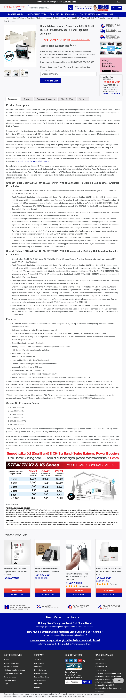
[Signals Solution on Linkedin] (71, 661)
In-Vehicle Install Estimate (13, 673)
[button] (111, 48)
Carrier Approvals (10, 677)
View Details (17, 590)
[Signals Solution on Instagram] (84, 661)
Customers (38, 684)
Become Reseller (71, 672)
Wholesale (38, 667)
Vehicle (44, 14)
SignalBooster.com (16, 694)
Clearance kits (100, 663)
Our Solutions (39, 663)
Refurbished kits (101, 667)
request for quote (111, 93)
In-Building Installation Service (14, 670)
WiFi (57, 14)
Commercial (102, 14)
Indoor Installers (40, 670)
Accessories (71, 14)
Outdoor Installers (40, 673)
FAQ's (6, 684)
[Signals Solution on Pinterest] (80, 661)
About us (37, 660)
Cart (118, 7)
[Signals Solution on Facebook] (66, 661)
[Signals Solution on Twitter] (75, 661)
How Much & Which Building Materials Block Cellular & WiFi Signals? (64, 631)
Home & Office (33, 14)
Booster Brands (16, 14)
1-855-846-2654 (84, 8)
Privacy (26, 694)
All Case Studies (40, 680)
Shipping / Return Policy (12, 663)
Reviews (37, 687)
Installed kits (99, 660)
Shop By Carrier (87, 14)
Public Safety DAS (10, 680)
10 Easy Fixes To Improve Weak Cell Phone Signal (65, 623)
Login (119, 2)
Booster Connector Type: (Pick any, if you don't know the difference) (65, 68)
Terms (32, 694)
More (112, 14)
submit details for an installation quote (33, 161)
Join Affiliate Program (72, 675)
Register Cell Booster (11, 667)
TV (62, 14)
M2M (52, 14)
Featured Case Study (41, 677)
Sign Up (87, 682)
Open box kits (100, 670)
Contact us (7, 660)
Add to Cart (19, 594)
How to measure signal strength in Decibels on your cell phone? (65, 640)
